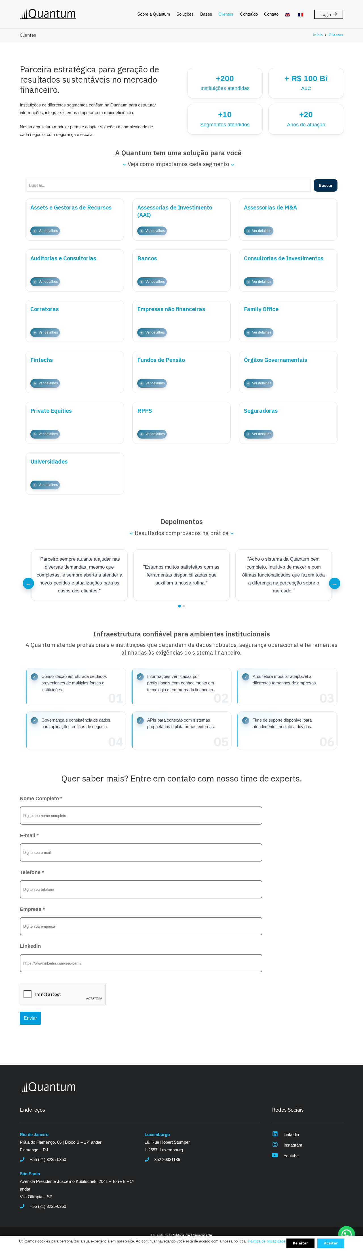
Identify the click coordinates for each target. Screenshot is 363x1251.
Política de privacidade (266, 1241)
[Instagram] (278, 1145)
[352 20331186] (150, 1159)
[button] (76, 687)
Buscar (325, 185)
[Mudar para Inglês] (288, 14)
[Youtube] (278, 1156)
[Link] (48, 14)
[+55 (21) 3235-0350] (25, 1159)
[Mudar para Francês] (301, 14)
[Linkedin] (278, 1134)
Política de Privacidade (191, 1235)
